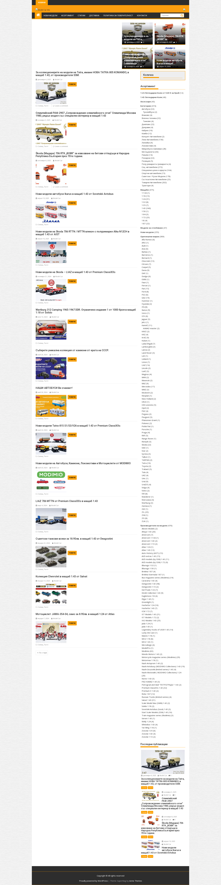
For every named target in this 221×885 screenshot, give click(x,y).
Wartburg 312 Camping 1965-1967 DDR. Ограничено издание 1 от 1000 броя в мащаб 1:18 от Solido (86, 311)
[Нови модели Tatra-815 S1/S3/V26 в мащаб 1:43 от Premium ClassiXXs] (51, 434)
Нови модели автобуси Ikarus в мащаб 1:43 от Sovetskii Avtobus (74, 193)
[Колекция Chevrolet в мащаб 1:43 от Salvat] (51, 585)
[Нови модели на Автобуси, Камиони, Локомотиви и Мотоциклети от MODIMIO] (51, 472)
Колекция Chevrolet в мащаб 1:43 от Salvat (61, 576)
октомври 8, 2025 (166, 42)
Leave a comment (61, 106)
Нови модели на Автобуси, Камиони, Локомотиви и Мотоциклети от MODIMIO (83, 463)
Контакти (142, 15)
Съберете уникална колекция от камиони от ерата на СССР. (72, 350)
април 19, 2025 (165, 66)
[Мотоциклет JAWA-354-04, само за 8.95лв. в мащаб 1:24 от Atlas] (51, 622)
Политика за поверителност (118, 15)
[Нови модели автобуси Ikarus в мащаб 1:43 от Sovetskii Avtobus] (51, 202)
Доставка (94, 15)
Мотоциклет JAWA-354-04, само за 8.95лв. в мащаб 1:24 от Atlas (75, 614)
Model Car (58, 79)
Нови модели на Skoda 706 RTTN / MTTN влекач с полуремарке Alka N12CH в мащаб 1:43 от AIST (82, 233)
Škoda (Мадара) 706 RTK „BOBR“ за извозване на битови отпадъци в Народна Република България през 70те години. (82, 155)
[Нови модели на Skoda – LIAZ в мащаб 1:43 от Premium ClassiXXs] (51, 280)
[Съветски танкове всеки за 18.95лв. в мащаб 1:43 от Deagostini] (51, 547)
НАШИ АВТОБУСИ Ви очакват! (54, 387)
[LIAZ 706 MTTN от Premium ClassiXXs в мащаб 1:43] (51, 509)
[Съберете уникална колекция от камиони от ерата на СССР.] (51, 359)
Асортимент (67, 15)
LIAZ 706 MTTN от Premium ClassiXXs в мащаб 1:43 (67, 501)
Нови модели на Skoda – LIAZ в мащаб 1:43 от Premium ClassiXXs (75, 272)
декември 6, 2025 (133, 42)
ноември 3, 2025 (133, 66)
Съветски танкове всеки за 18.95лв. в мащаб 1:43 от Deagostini (74, 538)
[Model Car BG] (38, 14)
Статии (81, 15)
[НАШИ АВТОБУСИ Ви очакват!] (51, 396)
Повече (72, 84)
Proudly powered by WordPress (93, 881)
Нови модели (50, 15)
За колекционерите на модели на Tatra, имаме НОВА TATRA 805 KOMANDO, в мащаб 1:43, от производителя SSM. (82, 74)
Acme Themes (135, 881)
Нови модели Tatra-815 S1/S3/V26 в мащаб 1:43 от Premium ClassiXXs (78, 425)
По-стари (43, 652)
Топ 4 (46, 106)
